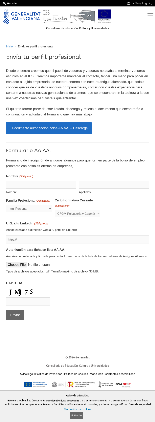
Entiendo (76, 415)
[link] (128, 3)
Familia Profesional (28, 200)
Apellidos (85, 192)
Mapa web (96, 374)
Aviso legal (27, 374)
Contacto (111, 374)
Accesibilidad (126, 374)
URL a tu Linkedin (27, 223)
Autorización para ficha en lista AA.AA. (35, 249)
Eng (144, 3)
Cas (137, 3)
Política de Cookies (76, 374)
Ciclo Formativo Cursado (74, 203)
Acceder (12, 3)
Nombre (11, 192)
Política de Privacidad (48, 374)
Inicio (9, 46)
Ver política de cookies (77, 409)
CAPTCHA (14, 283)
